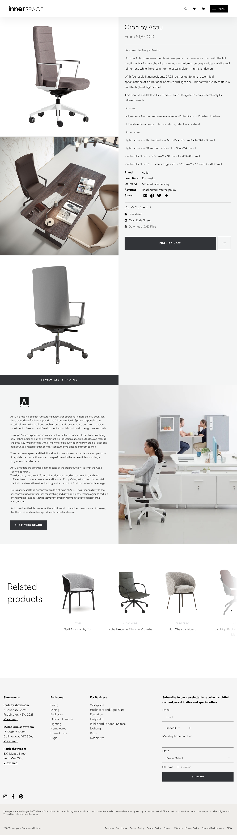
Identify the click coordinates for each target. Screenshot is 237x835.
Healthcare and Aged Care (107, 709)
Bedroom (56, 714)
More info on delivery (155, 184)
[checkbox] (198, 767)
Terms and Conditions (116, 828)
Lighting (55, 723)
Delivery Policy (137, 828)
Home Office (58, 733)
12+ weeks (148, 178)
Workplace (97, 705)
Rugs (53, 738)
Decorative (97, 738)
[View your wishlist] (194, 8)
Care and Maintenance (213, 828)
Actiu (145, 172)
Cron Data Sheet (139, 220)
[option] (26, 592)
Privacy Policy (192, 828)
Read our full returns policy (159, 189)
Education (96, 714)
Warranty (178, 828)
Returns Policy (154, 828)
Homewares (58, 728)
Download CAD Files (142, 226)
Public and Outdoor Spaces (108, 723)
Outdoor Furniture (61, 719)
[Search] (185, 8)
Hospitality (97, 719)
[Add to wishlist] (224, 243)
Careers (167, 828)
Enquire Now (170, 243)
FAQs (229, 828)
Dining (54, 709)
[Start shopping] (203, 8)
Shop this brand (29, 525)
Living (54, 705)
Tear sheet (135, 214)
